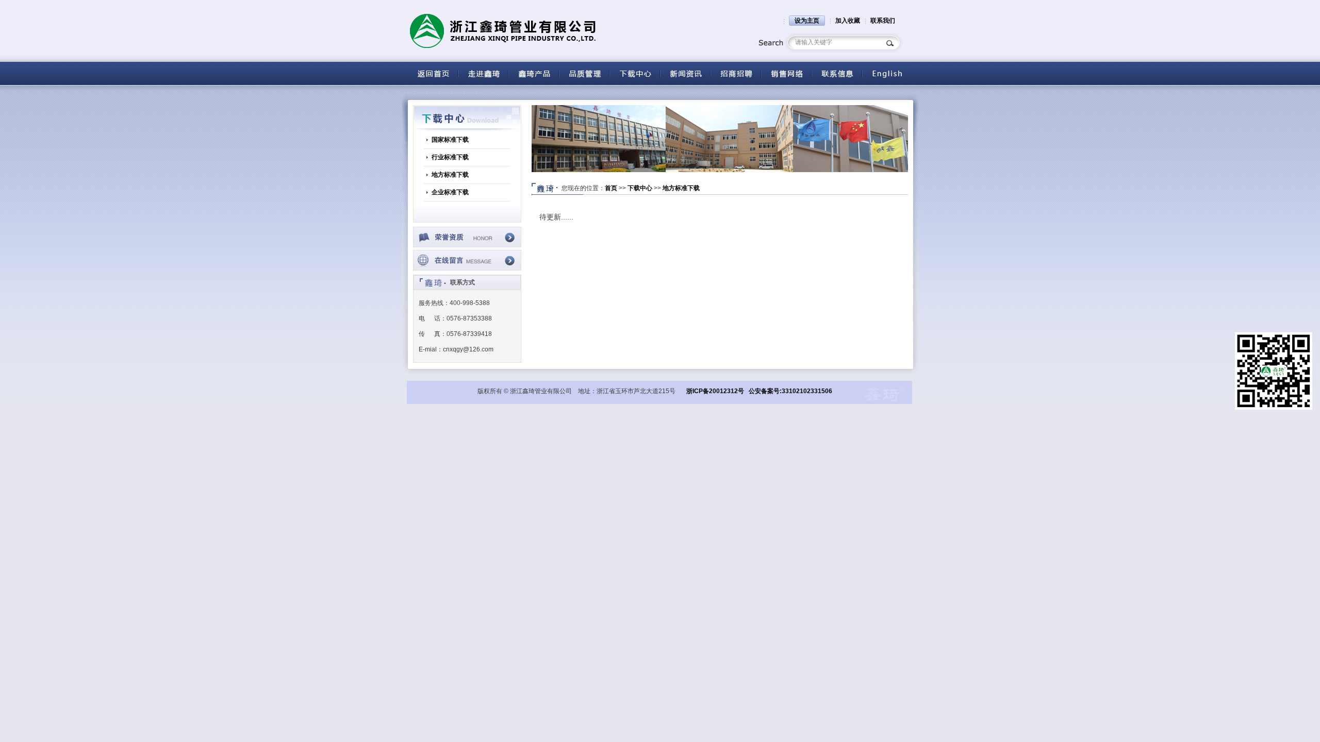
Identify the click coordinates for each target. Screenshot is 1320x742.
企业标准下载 (450, 192)
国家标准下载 (450, 139)
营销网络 (786, 73)
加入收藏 (847, 20)
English (887, 73)
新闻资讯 (685, 73)
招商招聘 (736, 73)
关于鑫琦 (483, 73)
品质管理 (584, 73)
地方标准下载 (450, 174)
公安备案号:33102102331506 (790, 391)
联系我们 (882, 20)
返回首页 (432, 73)
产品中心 (533, 73)
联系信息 (837, 73)
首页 (611, 188)
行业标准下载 (450, 157)
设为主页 (807, 20)
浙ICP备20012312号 (715, 391)
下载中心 (634, 73)
